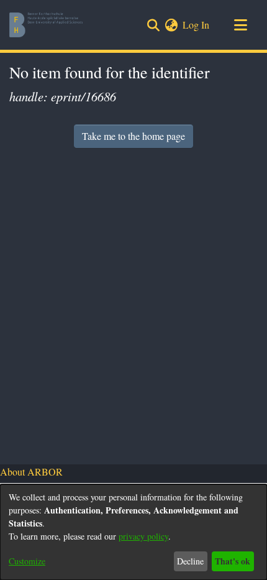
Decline (190, 561)
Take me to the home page (133, 135)
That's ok (232, 561)
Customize (27, 561)
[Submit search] (153, 24)
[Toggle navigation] (240, 25)
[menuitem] (171, 24)
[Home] (46, 24)
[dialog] (133, 532)
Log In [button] (196, 24)
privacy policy (143, 536)
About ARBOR (31, 471)
